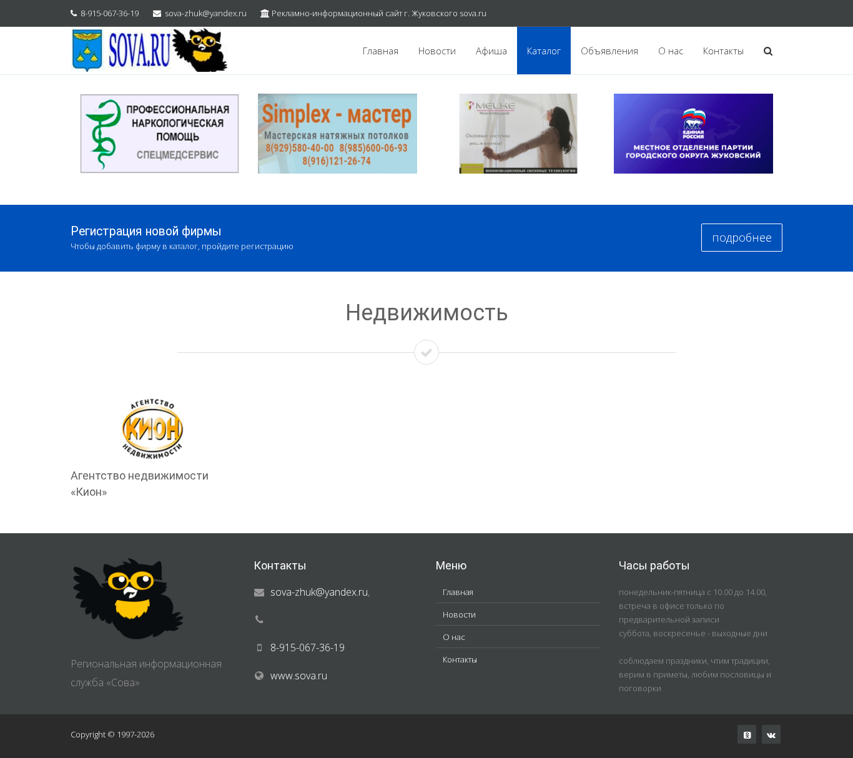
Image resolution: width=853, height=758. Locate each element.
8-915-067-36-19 (110, 13)
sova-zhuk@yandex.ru (206, 13)
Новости (437, 50)
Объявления (609, 50)
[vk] (771, 734)
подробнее (742, 237)
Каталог (544, 50)
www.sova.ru (298, 675)
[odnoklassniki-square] (746, 734)
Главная (380, 50)
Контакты (723, 50)
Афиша (491, 50)
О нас (670, 50)
